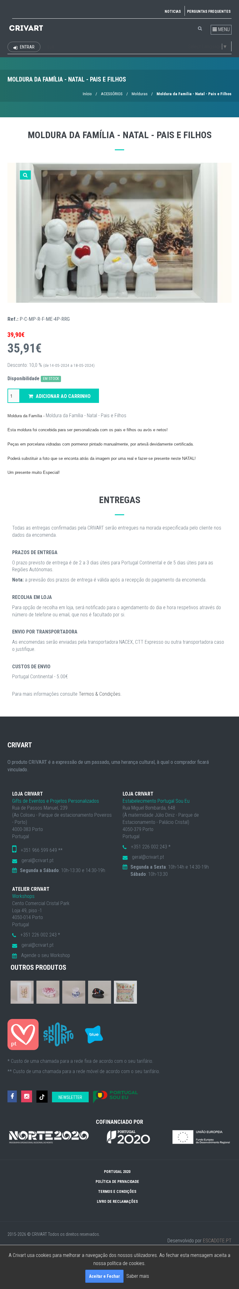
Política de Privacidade (117, 1181)
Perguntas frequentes (209, 11)
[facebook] (12, 1097)
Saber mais (137, 1276)
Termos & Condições (99, 694)
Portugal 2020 (117, 1172)
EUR (50, 47)
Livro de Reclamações (117, 1201)
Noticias (173, 11)
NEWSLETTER (70, 1097)
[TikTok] (42, 1097)
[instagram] (26, 1097)
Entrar (27, 46)
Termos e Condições (117, 1191)
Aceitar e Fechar (104, 1276)
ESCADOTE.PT (217, 1241)
